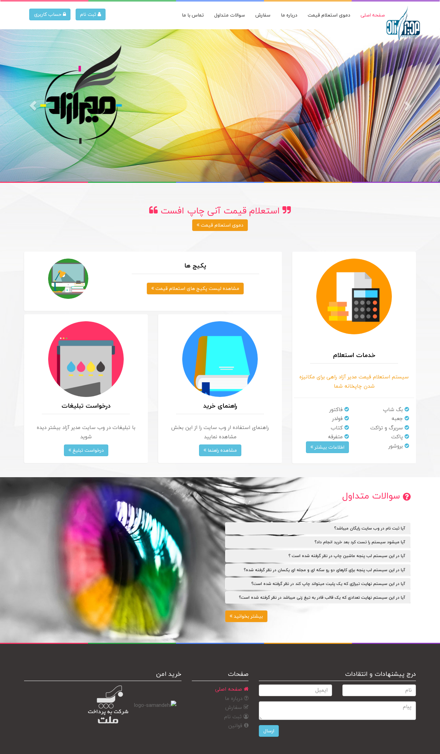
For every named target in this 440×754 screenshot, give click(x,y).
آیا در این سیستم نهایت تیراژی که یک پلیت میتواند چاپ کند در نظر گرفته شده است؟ (328, 584)
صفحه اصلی (229, 688)
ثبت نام (89, 14)
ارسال (268, 730)
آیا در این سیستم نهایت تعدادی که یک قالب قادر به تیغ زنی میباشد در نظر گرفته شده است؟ (322, 597)
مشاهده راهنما (221, 450)
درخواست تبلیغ (87, 450)
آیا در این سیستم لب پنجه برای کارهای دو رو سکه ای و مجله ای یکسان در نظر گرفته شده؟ (324, 570)
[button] (33, 105)
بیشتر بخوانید (247, 616)
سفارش (234, 707)
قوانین (236, 725)
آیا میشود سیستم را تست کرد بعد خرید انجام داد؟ (360, 542)
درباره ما (234, 698)
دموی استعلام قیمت (221, 225)
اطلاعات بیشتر (328, 447)
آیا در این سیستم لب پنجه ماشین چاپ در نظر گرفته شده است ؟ (346, 556)
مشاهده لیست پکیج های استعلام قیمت (196, 288)
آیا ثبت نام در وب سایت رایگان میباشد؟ (369, 528)
